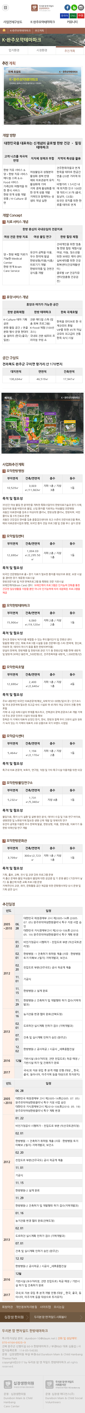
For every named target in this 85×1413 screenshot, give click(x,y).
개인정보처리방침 (26, 1307)
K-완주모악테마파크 (43, 22)
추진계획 (39, 30)
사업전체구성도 (12, 22)
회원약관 (7, 1307)
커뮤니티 (72, 22)
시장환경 (42, 50)
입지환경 (14, 50)
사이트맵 (45, 1307)
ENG (73, 16)
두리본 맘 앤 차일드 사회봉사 (50, 1317)
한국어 (64, 16)
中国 (80, 15)
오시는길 (59, 1307)
